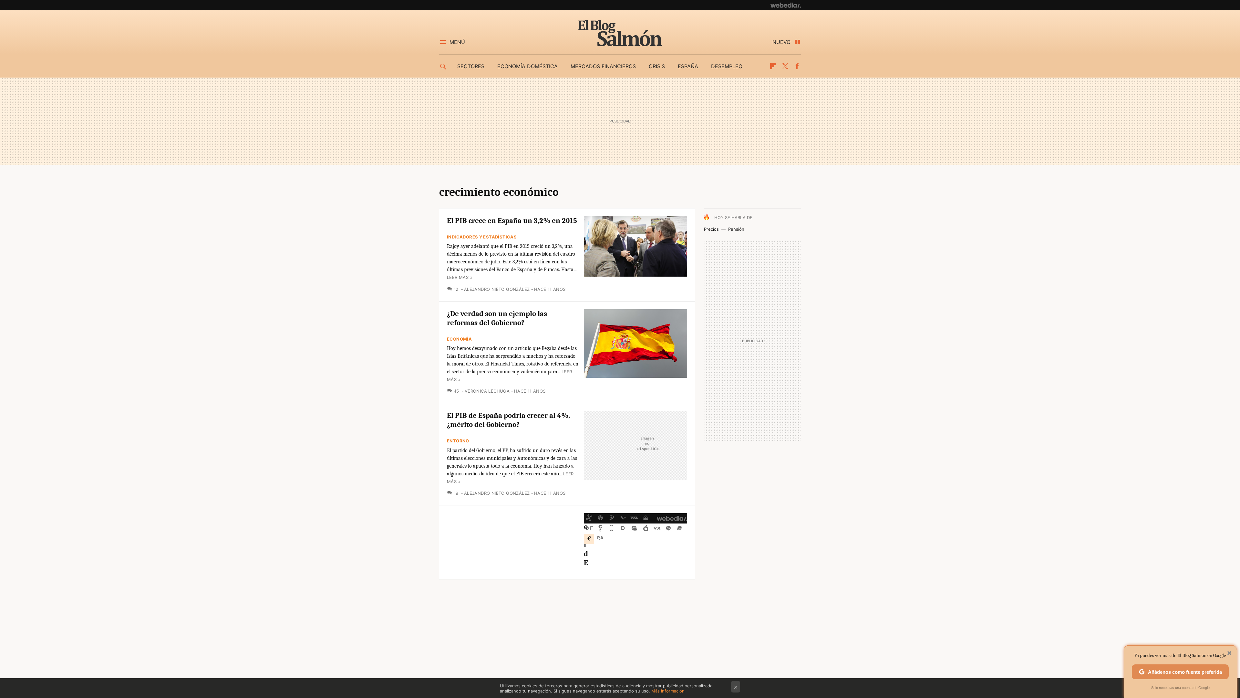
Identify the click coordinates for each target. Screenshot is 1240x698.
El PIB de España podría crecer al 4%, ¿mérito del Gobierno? (508, 420)
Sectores (470, 66)
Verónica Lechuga (487, 391)
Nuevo (781, 42)
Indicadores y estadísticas (482, 236)
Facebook (797, 66)
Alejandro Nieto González (497, 289)
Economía (459, 339)
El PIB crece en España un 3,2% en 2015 (512, 220)
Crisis (657, 66)
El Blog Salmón (620, 33)
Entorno (458, 440)
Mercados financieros (603, 66)
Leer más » (459, 277)
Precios (711, 229)
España (688, 66)
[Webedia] (785, 5)
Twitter (785, 66)
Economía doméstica (527, 66)
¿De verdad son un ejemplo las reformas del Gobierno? (497, 318)
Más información (668, 690)
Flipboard (773, 66)
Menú (457, 42)
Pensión (736, 229)
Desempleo (726, 66)
